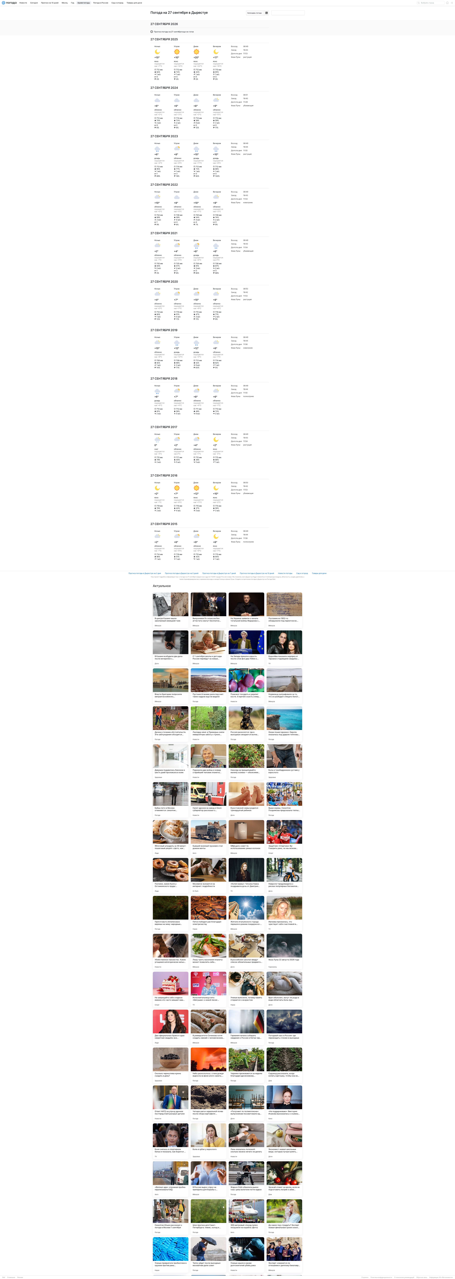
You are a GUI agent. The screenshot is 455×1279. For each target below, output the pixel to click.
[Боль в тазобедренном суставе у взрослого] (284, 762)
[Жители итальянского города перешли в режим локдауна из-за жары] (246, 913)
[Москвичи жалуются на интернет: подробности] (208, 876)
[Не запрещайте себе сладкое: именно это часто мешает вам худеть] (170, 989)
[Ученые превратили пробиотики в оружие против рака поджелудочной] (170, 1255)
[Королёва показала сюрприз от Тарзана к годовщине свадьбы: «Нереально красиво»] (284, 648)
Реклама (20, 1277)
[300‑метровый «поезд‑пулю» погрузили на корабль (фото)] (246, 1217)
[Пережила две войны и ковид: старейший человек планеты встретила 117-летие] (208, 762)
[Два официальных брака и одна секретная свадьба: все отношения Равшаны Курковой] (170, 1027)
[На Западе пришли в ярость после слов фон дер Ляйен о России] (246, 648)
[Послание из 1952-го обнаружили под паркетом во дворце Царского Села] (284, 610)
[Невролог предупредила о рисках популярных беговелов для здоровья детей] (284, 876)
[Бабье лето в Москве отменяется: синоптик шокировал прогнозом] (170, 800)
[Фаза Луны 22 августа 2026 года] (284, 951)
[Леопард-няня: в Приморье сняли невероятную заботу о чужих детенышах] (208, 724)
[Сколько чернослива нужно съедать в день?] (170, 1065)
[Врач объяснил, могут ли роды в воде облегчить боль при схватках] (284, 989)
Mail (3, 1277)
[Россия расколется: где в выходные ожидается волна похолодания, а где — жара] (246, 724)
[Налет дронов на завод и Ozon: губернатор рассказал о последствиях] (208, 800)
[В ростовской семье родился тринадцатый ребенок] (246, 800)
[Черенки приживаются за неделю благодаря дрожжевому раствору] (246, 1065)
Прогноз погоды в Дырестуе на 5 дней (181, 573)
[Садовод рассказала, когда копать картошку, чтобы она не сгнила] (284, 1065)
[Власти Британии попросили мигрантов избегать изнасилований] (170, 686)
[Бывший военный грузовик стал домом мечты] (208, 838)
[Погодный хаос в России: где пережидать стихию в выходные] (284, 1027)
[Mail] (3, 3)
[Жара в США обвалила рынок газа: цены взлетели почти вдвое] (246, 1179)
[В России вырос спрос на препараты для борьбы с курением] (208, 1179)
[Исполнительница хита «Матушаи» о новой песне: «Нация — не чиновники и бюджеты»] (208, 989)
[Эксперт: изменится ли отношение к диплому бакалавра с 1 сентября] (284, 1255)
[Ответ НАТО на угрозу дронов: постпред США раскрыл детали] (170, 1103)
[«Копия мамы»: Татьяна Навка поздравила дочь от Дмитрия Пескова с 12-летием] (246, 876)
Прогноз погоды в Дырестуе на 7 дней (219, 573)
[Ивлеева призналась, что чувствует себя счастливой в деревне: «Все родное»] (284, 913)
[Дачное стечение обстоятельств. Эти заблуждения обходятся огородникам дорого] (170, 724)
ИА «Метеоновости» (446, 1277)
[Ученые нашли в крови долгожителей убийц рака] (246, 1255)
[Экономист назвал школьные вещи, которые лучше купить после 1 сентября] (284, 1141)
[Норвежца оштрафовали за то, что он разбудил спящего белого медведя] (284, 686)
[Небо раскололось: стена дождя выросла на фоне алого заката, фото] (208, 1065)
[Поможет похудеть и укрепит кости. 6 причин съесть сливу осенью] (246, 686)
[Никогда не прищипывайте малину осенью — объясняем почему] (246, 762)
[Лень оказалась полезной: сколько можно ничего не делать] (246, 1141)
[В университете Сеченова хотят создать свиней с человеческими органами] (208, 1027)
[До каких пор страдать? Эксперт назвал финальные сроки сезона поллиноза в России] (284, 1217)
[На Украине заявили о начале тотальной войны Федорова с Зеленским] (246, 610)
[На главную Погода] (11, 3)
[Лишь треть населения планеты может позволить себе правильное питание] (208, 951)
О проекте (365, 1277)
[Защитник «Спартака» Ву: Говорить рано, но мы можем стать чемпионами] (284, 838)
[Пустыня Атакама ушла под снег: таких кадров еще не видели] (208, 686)
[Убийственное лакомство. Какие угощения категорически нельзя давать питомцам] (170, 951)
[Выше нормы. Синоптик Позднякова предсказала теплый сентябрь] (284, 800)
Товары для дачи (319, 573)
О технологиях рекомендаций (404, 1277)
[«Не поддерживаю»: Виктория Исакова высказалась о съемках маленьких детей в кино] (284, 1103)
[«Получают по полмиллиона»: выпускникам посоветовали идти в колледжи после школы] (246, 1103)
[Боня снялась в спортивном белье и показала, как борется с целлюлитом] (170, 1141)
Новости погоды (285, 573)
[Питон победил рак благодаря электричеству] (208, 913)
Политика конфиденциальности (381, 1277)
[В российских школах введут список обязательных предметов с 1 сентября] (246, 951)
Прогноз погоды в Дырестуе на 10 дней (257, 573)
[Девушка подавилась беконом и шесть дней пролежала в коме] (170, 762)
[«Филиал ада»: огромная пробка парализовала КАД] (170, 1179)
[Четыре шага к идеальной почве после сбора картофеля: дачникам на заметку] (208, 1103)
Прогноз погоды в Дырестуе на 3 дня (145, 573)
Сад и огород (302, 573)
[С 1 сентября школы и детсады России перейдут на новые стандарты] (208, 648)
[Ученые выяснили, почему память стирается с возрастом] (246, 989)
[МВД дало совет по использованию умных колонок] (246, 838)
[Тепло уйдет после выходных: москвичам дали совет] (208, 1255)
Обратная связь (421, 1277)
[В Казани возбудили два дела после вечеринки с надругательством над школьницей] (170, 648)
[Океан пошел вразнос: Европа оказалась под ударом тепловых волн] (284, 724)
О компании (11, 1277)
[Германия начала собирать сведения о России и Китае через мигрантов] (246, 1027)
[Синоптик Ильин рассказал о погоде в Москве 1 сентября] (170, 1217)
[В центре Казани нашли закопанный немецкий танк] (170, 610)
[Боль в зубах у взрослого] (208, 1141)
